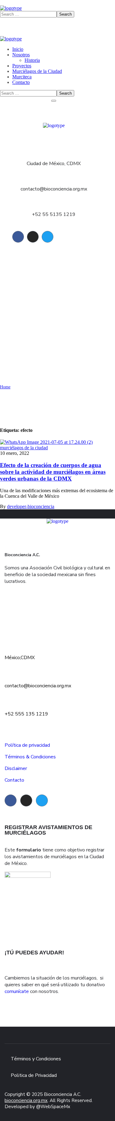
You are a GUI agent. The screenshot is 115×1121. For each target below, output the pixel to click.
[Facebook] (18, 237)
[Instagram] (33, 237)
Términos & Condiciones (30, 756)
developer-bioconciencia (30, 506)
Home (5, 387)
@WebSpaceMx (53, 1107)
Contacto (14, 780)
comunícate (17, 991)
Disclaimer (16, 768)
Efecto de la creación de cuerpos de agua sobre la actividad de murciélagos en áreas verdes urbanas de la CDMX (52, 472)
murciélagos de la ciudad (24, 447)
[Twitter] (47, 237)
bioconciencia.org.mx (26, 1100)
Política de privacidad (27, 745)
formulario (28, 850)
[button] (57, 615)
